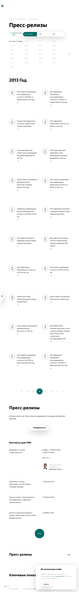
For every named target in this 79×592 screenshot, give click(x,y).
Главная (11, 19)
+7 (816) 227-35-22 (48, 481)
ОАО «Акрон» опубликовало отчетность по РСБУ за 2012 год (56, 277)
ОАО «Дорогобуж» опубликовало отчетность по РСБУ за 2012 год (23, 277)
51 (58, 391)
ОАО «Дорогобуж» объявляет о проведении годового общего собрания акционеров (56, 219)
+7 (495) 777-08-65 (48, 452)
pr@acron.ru (46, 457)
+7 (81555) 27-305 (48, 513)
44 (15, 391)
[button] (68, 54)
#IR (18, 102)
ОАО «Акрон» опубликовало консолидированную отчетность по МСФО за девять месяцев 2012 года (23, 365)
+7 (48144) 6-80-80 (48, 497)
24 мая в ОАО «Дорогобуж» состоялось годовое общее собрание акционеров (23, 131)
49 (45, 391)
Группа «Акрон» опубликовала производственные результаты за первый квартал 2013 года (23, 189)
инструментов (59, 576)
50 (52, 391)
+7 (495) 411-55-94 (55, 450)
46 (27, 391)
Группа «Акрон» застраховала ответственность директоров (56, 306)
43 (9, 391)
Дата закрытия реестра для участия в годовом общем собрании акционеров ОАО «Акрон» (56, 248)
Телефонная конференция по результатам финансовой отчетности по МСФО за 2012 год (23, 219)
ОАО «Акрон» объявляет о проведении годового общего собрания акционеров (23, 248)
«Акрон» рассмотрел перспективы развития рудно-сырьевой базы (23, 306)
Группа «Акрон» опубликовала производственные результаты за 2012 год (23, 336)
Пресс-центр (21, 19)
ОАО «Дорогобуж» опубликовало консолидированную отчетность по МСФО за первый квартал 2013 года (56, 102)
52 (64, 391)
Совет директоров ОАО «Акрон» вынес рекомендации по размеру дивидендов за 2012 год (23, 160)
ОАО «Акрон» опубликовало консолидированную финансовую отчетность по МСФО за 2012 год (56, 189)
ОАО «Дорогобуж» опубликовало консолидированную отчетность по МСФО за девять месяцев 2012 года (56, 365)
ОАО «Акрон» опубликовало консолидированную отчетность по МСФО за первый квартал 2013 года (23, 102)
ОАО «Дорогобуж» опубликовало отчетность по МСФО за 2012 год (56, 131)
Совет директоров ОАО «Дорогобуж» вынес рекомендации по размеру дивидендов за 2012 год (56, 160)
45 (21, 391)
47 (33, 391)
